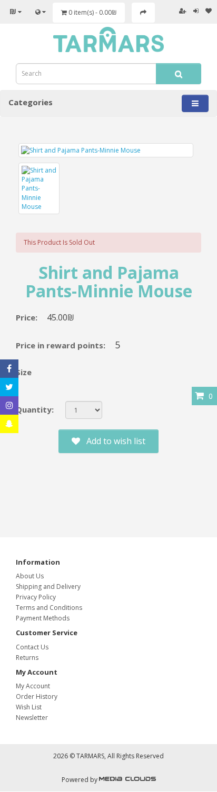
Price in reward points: (60, 345)
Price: (26, 317)
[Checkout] (143, 13)
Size (24, 372)
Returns (27, 657)
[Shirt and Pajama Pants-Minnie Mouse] (105, 150)
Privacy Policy (36, 597)
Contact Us (32, 647)
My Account (33, 685)
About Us (30, 576)
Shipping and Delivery (48, 586)
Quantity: (35, 409)
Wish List (29, 707)
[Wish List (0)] (208, 10)
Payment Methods (43, 618)
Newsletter (32, 717)
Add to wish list (112, 441)
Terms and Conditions (49, 607)
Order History (36, 696)
